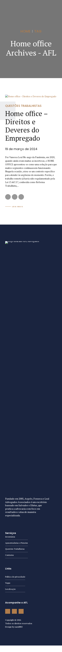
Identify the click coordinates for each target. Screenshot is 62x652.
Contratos (9, 555)
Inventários (10, 536)
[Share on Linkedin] (21, 197)
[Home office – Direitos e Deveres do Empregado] (31, 96)
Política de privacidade (15, 576)
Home (25, 31)
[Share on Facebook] (8, 197)
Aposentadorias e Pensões (16, 543)
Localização (10, 589)
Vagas (7, 583)
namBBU (19, 627)
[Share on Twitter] (14, 197)
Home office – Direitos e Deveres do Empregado (26, 126)
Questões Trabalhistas (23, 106)
